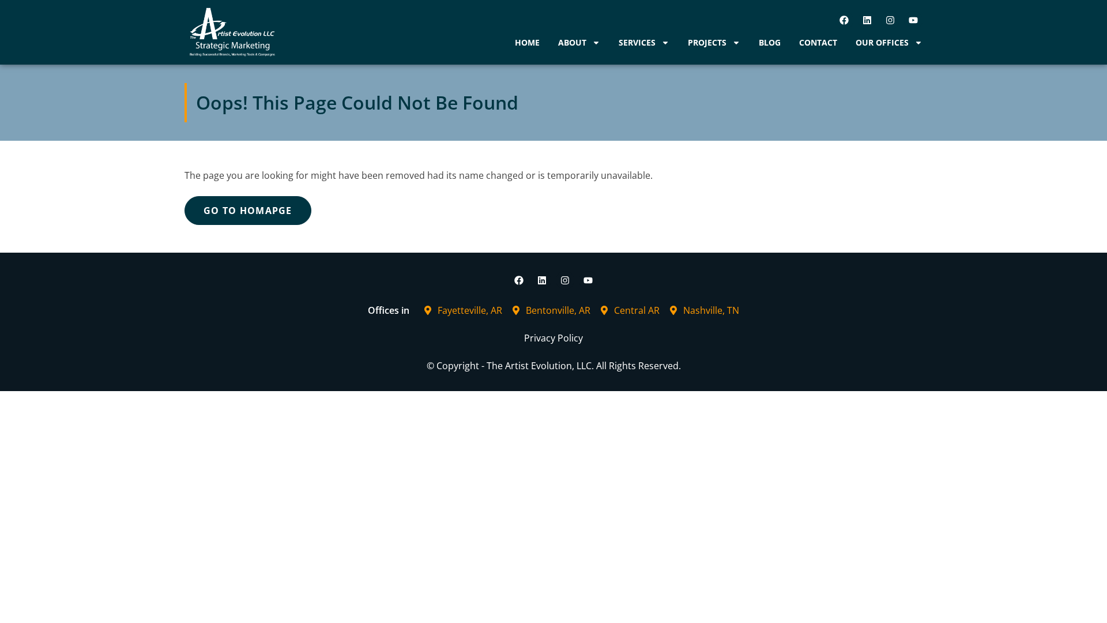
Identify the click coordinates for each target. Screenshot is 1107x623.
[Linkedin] (867, 20)
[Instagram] (890, 20)
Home (527, 42)
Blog (770, 42)
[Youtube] (913, 20)
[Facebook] (844, 20)
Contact (818, 42)
